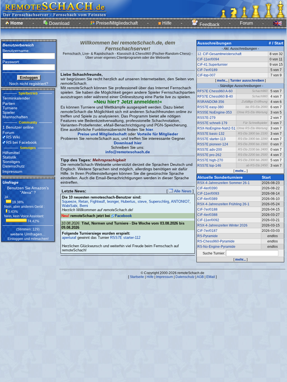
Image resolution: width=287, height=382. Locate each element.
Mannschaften (15, 117)
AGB (200, 277)
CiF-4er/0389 (207, 199)
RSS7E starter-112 (125, 237)
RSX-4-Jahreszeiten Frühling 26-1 (223, 204)
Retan (83, 201)
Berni (84, 206)
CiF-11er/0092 (208, 220)
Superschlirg (159, 201)
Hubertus (128, 201)
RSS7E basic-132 (210, 134)
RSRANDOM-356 (210, 102)
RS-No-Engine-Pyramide (216, 247)
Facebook (123, 216)
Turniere (10, 108)
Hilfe (166, 23)
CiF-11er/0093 (208, 193)
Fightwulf (97, 201)
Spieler (9, 112)
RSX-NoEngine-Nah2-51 (216, 128)
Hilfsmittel (11, 152)
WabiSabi (69, 206)
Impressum (12, 171)
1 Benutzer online (18, 127)
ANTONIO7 (180, 201)
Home (16, 23)
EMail (210, 277)
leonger (113, 201)
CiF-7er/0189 (207, 70)
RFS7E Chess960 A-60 (215, 91)
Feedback (208, 24)
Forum (246, 23)
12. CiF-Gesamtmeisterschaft (219, 54)
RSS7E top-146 (209, 166)
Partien (9, 103)
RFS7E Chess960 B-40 (215, 96)
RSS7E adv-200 (209, 150)
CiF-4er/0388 (207, 215)
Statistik (9, 157)
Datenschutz (14, 166)
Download (59, 23)
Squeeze (69, 201)
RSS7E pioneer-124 (212, 144)
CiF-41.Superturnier (212, 65)
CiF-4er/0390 (207, 188)
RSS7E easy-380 (210, 107)
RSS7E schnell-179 (212, 123)
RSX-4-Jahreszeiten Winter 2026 (222, 225)
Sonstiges (11, 161)
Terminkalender (16, 98)
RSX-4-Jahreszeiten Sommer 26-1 (223, 183)
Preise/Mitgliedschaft (116, 23)
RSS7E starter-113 (211, 139)
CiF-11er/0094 (208, 59)
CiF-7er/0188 (207, 209)
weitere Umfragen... (27, 234)
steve (142, 201)
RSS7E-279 (206, 118)
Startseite (137, 277)
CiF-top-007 (206, 75)
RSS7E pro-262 (209, 155)
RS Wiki (13, 137)
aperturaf (69, 237)
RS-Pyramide (207, 236)
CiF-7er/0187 (207, 231)
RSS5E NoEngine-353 (214, 112)
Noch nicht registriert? (28, 83)
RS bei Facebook (21, 142)
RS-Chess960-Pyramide (216, 241)
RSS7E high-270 (210, 160)
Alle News (182, 191)
